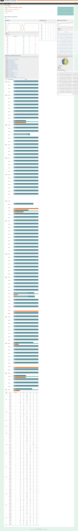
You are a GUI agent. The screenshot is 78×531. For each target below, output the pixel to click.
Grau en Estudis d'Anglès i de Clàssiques (13, 64)
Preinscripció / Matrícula (65, 8)
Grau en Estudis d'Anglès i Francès (12, 66)
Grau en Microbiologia (11, 75)
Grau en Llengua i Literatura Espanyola (13, 74)
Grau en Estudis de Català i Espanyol (12, 67)
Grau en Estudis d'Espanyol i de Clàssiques (13, 69)
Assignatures (12, 3)
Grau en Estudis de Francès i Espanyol (13, 68)
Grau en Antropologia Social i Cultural (12, 59)
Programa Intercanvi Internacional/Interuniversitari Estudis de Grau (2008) (16, 77)
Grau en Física (10, 71)
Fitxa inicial (65, 7)
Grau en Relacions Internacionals (12, 76)
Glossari (17, 3)
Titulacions (7, 3)
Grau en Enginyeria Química (11, 62)
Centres (3, 3)
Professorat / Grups (65, 10)
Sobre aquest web (40, 528)
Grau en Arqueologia (10, 60)
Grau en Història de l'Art (11, 73)
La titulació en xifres (65, 14)
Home (6, 5)
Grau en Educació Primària (11, 61)
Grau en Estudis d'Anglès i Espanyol (12, 65)
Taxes (65, 11)
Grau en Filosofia (10, 70)
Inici (36, 528)
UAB (2, 0)
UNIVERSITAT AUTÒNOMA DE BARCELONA (37, 529)
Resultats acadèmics (65, 13)
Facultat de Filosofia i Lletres (9, 11)
